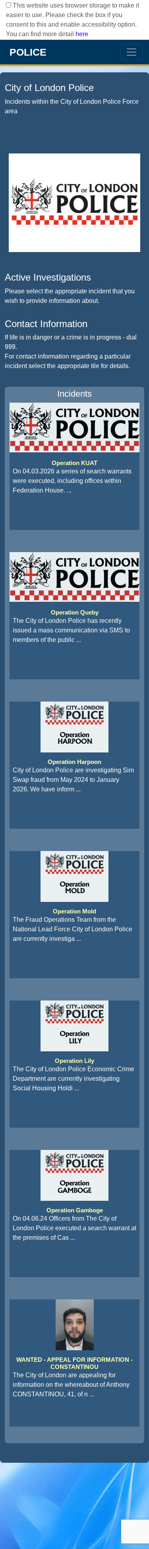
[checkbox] (8, 5)
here (81, 34)
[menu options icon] (131, 52)
